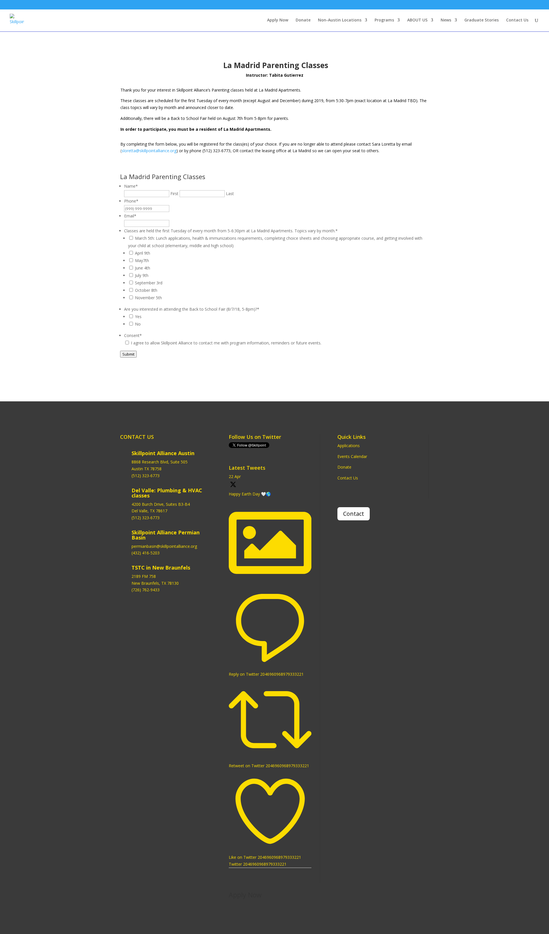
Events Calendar (352, 456)
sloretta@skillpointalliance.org (149, 150)
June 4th (142, 268)
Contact (353, 513)
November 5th (148, 297)
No (138, 324)
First (174, 193)
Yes (138, 316)
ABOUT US (417, 20)
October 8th (146, 290)
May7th (142, 260)
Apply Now (277, 20)
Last (230, 193)
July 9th (141, 275)
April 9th (142, 253)
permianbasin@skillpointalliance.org (164, 546)
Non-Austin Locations (339, 20)
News (446, 20)
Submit (128, 354)
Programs (384, 20)
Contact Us (517, 20)
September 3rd (148, 282)
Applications (348, 445)
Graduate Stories (481, 20)
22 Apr (235, 476)
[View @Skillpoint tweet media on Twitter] (270, 582)
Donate (303, 20)
